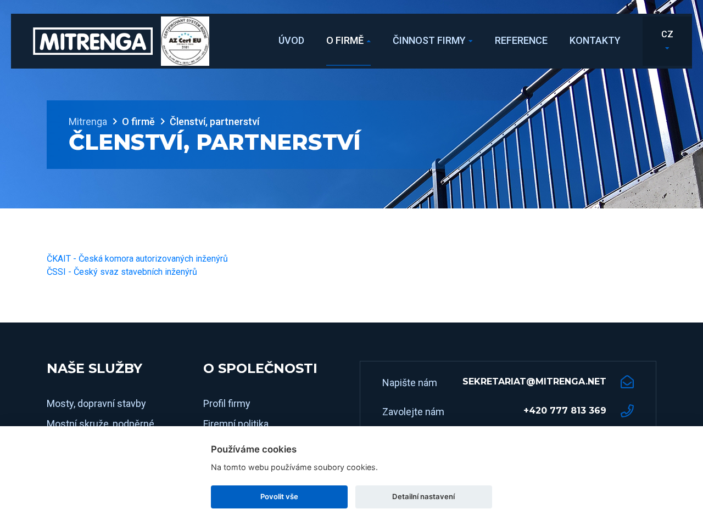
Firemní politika (236, 423)
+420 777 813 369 (564, 410)
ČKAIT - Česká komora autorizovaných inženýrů (137, 258)
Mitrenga (88, 121)
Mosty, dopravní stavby (96, 403)
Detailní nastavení (423, 496)
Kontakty (595, 40)
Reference (521, 40)
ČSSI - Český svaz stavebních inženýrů (122, 272)
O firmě (345, 40)
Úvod (291, 40)
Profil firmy (226, 403)
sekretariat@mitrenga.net (534, 381)
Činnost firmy (429, 40)
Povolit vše (279, 496)
